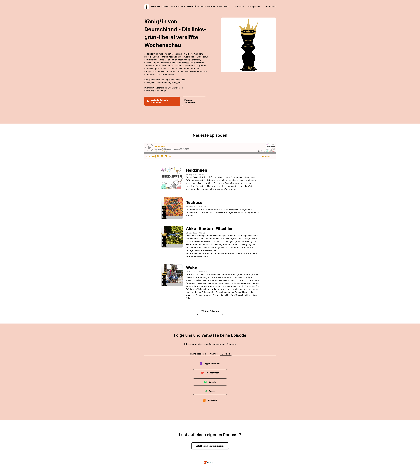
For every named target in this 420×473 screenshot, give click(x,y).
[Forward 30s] (165, 151)
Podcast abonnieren (189, 101)
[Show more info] (261, 151)
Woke (191, 267)
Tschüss (194, 202)
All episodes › (268, 156)
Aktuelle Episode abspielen (159, 101)
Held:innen (159, 146)
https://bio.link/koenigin (155, 91)
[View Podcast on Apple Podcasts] (158, 156)
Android (214, 354)
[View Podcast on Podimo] (166, 156)
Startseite (239, 6)
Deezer (212, 391)
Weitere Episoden (210, 311)
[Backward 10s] (162, 151)
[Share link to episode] (264, 151)
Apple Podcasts (212, 363)
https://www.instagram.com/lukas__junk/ (163, 82)
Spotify (212, 382)
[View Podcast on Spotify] (162, 156)
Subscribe (150, 156)
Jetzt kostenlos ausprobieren (210, 446)
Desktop (226, 354)
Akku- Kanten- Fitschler (209, 228)
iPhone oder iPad (198, 354)
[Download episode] (258, 151)
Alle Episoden (254, 6)
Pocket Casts (212, 373)
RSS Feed (212, 400)
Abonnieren (270, 6)
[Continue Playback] (149, 147)
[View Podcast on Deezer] (170, 156)
